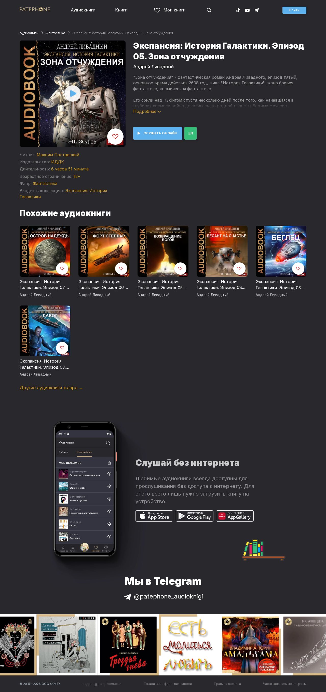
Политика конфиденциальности (168, 684)
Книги (121, 9)
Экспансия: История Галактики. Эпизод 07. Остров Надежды (42, 285)
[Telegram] (256, 9)
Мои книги (174, 9)
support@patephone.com (102, 684)
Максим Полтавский (58, 154)
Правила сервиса (227, 684)
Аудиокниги (83, 9)
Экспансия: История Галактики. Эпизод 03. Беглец (279, 285)
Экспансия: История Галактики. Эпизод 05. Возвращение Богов (161, 285)
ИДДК (57, 161)
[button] (294, 10)
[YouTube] (247, 9)
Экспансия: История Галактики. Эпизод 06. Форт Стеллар (101, 285)
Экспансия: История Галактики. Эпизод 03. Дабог (43, 364)
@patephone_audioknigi (168, 596)
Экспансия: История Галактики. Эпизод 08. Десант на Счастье (220, 285)
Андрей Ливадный (153, 66)
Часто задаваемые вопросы (284, 684)
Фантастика (55, 33)
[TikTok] (238, 9)
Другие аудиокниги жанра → (51, 387)
